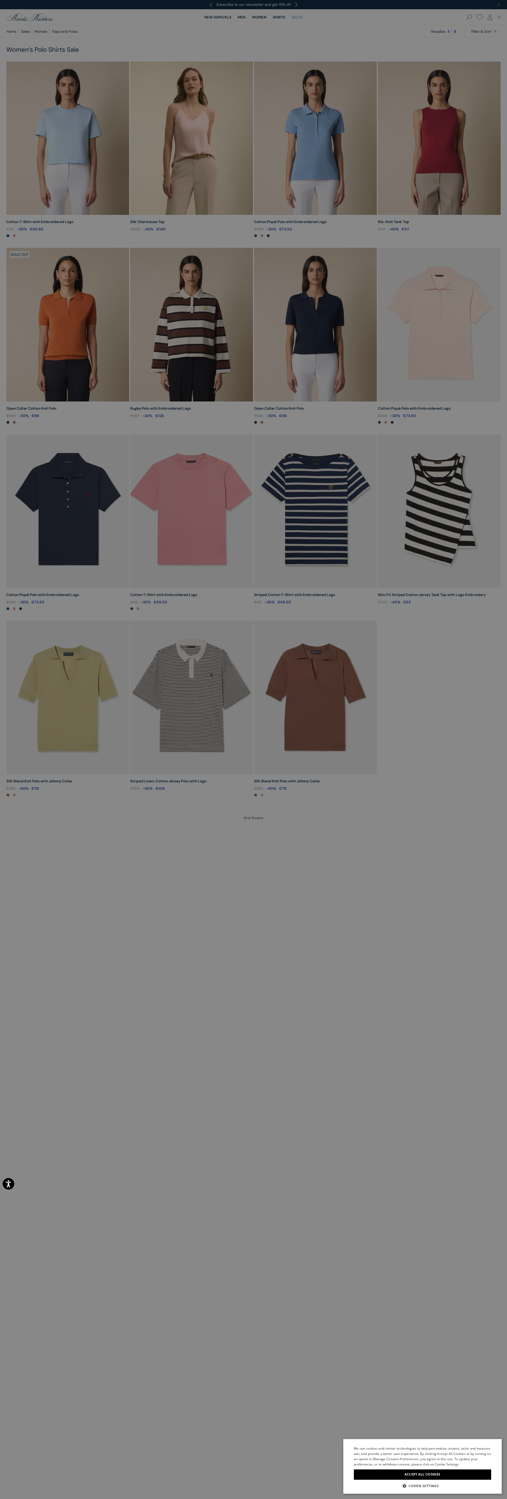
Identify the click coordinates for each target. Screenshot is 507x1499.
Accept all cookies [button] (422, 1474)
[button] (422, 1485)
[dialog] (253, 749)
